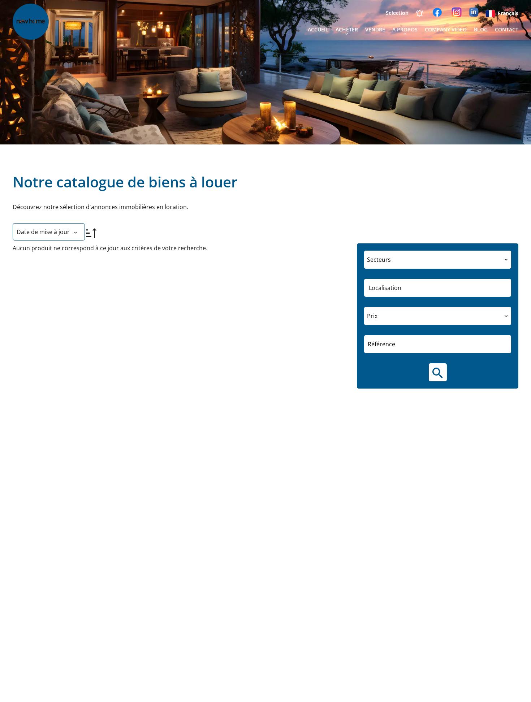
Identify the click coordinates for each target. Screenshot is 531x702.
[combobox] (437, 260)
